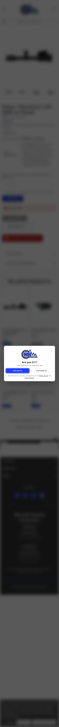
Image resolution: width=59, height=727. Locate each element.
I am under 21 (41, 371)
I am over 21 (17, 371)
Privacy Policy (29, 378)
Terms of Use (43, 376)
